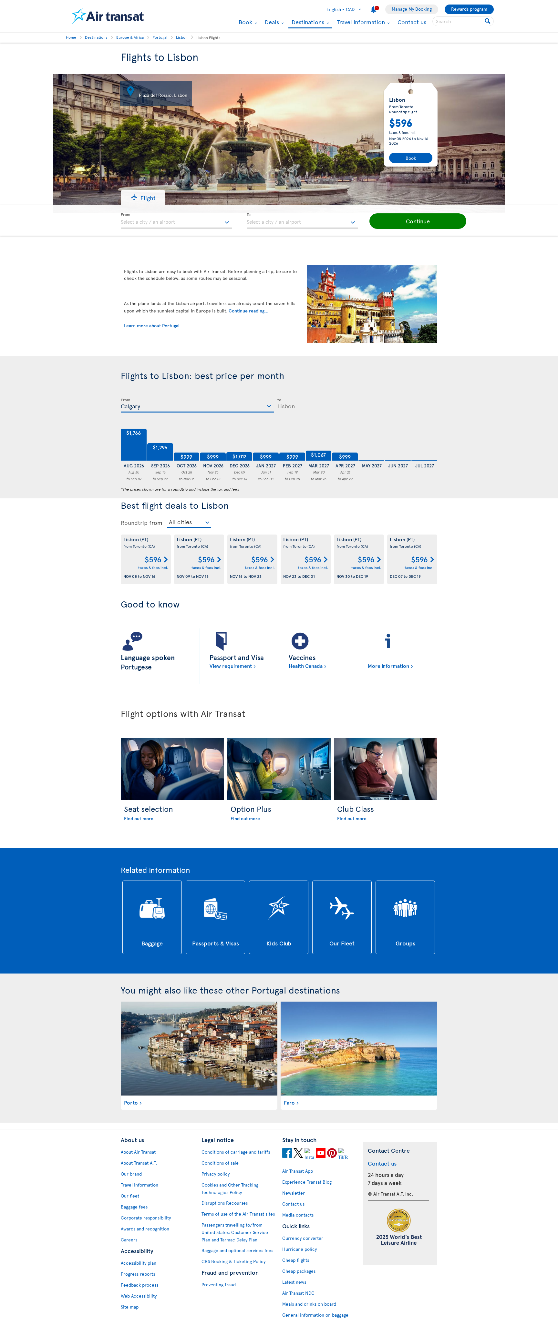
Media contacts (298, 1215)
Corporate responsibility (146, 1218)
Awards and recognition (145, 1229)
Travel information (360, 21)
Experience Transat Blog (307, 1182)
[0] (371, 445)
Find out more (138, 818)
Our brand (131, 1174)
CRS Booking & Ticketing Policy (233, 1261)
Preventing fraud (219, 1284)
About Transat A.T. (139, 1163)
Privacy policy (216, 1174)
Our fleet (130, 1196)
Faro (289, 1102)
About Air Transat (138, 1152)
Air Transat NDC (298, 1293)
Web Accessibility (139, 1296)
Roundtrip (134, 522)
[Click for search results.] (488, 21)
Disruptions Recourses (225, 1203)
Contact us (412, 22)
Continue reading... (248, 311)
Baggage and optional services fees (237, 1250)
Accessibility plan (138, 1263)
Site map (130, 1307)
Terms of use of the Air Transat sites (238, 1214)
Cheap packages (298, 1271)
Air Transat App (297, 1171)
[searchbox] (463, 21)
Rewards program (469, 9)
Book (244, 21)
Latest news (294, 1282)
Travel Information (139, 1185)
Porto (131, 1102)
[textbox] (176, 221)
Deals (271, 21)
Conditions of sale (220, 1163)
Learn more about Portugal (152, 325)
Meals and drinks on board (309, 1304)
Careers (129, 1240)
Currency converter (302, 1238)
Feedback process (139, 1285)
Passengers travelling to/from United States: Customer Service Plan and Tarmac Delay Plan (235, 1232)
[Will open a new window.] (287, 1154)
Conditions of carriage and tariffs (236, 1152)
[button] (143, 197)
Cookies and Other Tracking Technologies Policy (230, 1188)
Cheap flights (295, 1260)
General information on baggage (315, 1315)
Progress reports (138, 1274)
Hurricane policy (299, 1249)
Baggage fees (134, 1207)
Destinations (307, 22)
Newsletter (293, 1193)
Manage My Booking (412, 9)
